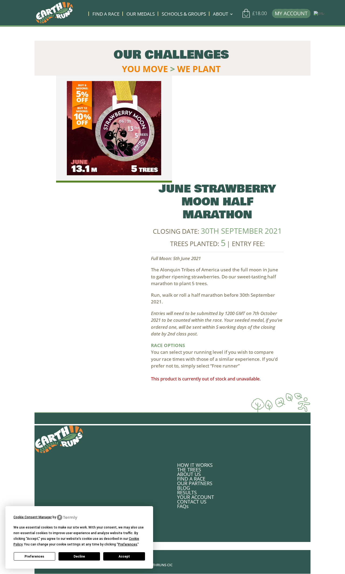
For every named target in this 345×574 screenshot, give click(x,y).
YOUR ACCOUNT (195, 497)
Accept (124, 556)
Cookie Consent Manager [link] (32, 517)
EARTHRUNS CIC (159, 564)
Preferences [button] (127, 544)
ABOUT (220, 14)
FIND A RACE (105, 14)
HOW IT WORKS (195, 465)
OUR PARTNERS (194, 483)
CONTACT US (191, 501)
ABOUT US (189, 474)
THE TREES (189, 469)
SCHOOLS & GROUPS (184, 14)
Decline (79, 556)
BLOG (183, 488)
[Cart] (247, 15)
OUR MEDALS (140, 14)
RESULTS (187, 492)
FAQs (183, 506)
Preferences (34, 556)
